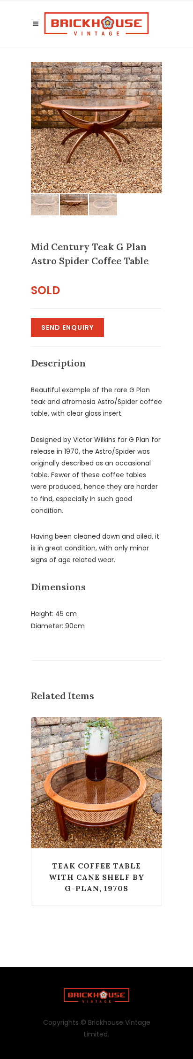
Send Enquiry (67, 327)
